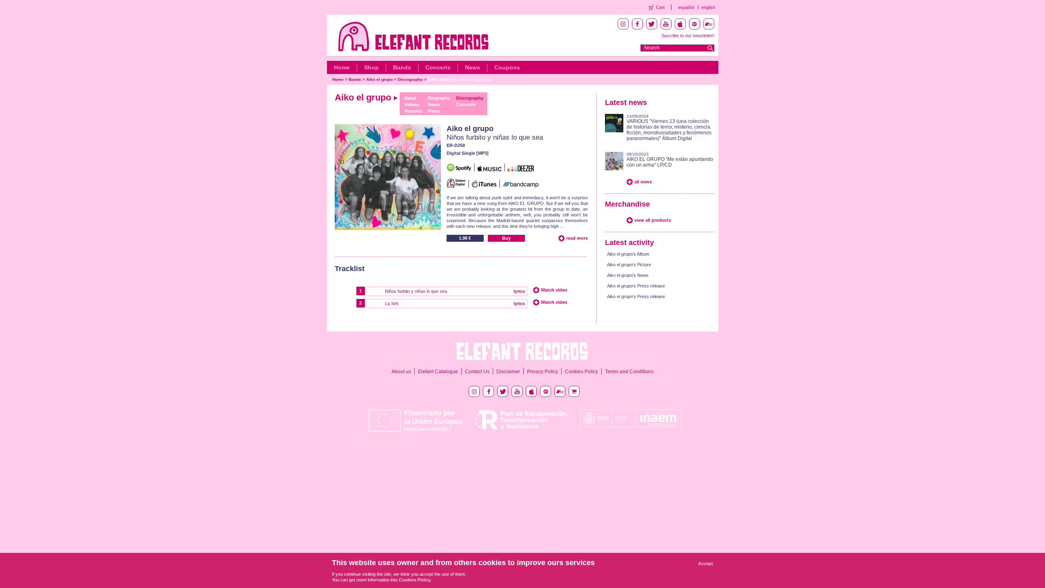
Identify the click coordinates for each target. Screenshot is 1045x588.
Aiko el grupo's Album (628, 254)
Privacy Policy (542, 371)
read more (577, 238)
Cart (660, 7)
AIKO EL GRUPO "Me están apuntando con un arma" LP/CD (670, 162)
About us (401, 371)
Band (410, 98)
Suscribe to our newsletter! (687, 35)
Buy (506, 238)
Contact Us (477, 371)
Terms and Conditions (629, 371)
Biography (439, 98)
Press (434, 111)
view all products (652, 220)
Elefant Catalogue (438, 371)
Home (342, 67)
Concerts (438, 67)
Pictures (413, 111)
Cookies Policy (581, 371)
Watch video (554, 289)
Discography (410, 79)
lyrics (519, 291)
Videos (412, 104)
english (708, 7)
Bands (402, 67)
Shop (371, 67)
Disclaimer (508, 371)
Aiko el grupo (379, 79)
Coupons (507, 67)
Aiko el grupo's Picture (629, 264)
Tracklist (350, 269)
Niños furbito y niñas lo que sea (459, 79)
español (686, 7)
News (472, 67)
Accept (705, 563)
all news (643, 181)
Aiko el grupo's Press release (636, 285)
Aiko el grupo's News (628, 275)
